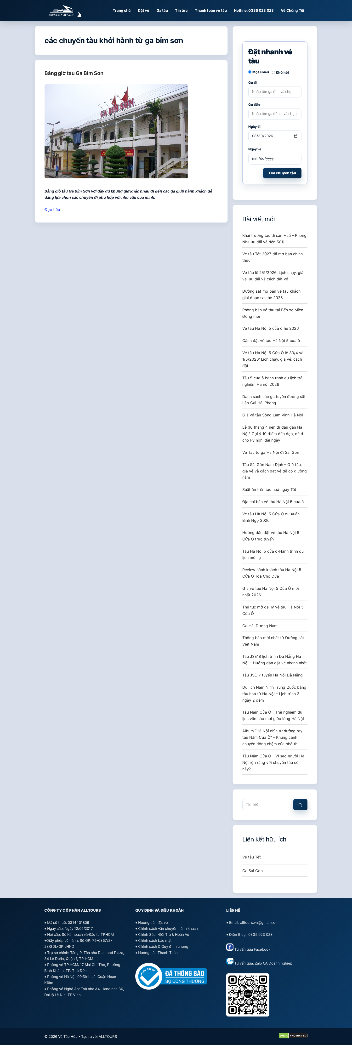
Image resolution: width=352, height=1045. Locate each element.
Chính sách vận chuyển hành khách (168, 928)
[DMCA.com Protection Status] (293, 1037)
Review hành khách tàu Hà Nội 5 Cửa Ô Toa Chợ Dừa (271, 573)
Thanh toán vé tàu (211, 10)
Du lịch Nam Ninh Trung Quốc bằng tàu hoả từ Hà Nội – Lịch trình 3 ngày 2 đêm (274, 694)
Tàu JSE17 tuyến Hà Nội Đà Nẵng (272, 675)
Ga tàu (162, 10)
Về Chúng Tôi (292, 10)
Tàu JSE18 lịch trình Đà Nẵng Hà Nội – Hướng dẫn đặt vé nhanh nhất (274, 659)
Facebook (262, 949)
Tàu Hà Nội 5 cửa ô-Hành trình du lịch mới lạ (273, 554)
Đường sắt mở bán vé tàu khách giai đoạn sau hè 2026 (271, 294)
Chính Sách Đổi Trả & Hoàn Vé (163, 934)
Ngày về (254, 149)
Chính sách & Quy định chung (163, 946)
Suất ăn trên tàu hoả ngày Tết (269, 489)
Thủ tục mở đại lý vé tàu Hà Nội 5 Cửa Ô (273, 610)
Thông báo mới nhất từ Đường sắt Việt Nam (273, 641)
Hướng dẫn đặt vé (153, 922)
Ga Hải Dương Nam (260, 625)
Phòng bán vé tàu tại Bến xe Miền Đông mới (272, 313)
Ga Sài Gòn (252, 870)
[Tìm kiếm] (300, 804)
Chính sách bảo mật (154, 940)
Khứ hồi (282, 72)
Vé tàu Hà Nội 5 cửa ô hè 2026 (270, 328)
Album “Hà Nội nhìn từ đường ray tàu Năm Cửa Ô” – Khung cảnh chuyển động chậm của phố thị (272, 737)
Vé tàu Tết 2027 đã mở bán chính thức (272, 257)
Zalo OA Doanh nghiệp (273, 963)
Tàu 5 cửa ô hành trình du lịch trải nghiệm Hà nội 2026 (272, 381)
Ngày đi (254, 127)
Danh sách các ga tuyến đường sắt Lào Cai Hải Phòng (274, 399)
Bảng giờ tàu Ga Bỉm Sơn (74, 73)
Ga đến (254, 104)
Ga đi (252, 82)
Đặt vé (143, 10)
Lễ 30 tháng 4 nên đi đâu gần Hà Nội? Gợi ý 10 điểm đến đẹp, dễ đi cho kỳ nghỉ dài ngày (273, 434)
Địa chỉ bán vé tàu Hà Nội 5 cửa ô (273, 501)
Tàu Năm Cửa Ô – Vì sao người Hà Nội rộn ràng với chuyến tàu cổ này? (273, 762)
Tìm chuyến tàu (282, 173)
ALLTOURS (108, 1036)
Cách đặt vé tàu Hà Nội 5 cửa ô (271, 340)
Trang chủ (122, 10)
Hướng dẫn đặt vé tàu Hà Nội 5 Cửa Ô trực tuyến (270, 535)
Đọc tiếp (52, 209)
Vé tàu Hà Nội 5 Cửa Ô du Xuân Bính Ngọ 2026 (271, 517)
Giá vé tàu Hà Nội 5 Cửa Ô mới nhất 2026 (270, 591)
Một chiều (260, 72)
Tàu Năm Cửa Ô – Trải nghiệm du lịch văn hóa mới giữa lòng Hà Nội (273, 715)
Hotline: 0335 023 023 (254, 10)
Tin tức (181, 10)
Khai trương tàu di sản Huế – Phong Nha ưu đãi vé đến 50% (274, 238)
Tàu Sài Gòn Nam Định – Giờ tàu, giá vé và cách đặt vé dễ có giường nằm (274, 471)
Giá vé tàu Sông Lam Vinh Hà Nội (272, 415)
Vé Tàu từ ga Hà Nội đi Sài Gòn (270, 452)
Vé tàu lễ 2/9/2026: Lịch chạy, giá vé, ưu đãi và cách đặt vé (272, 275)
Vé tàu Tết (251, 857)
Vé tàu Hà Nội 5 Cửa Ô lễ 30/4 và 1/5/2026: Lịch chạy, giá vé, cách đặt (272, 359)
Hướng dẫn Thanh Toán (158, 952)
